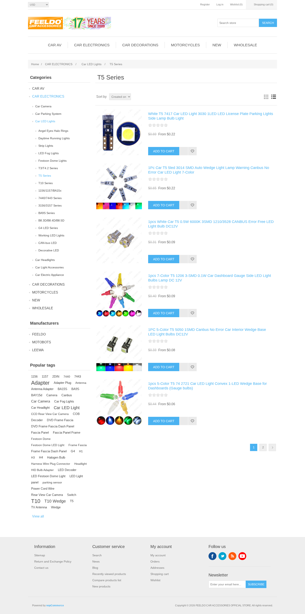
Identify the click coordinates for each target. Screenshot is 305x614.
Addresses (157, 567)
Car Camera (43, 106)
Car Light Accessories (49, 267)
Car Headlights (45, 260)
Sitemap (39, 555)
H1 (81, 451)
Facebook (212, 556)
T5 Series (44, 175)
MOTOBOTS (41, 342)
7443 (77, 376)
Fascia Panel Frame (66, 432)
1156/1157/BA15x (49, 190)
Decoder (37, 420)
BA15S (62, 389)
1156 (34, 376)
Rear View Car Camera (47, 495)
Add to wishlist (192, 151)
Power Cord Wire (42, 488)
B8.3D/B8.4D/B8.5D (51, 220)
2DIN (55, 376)
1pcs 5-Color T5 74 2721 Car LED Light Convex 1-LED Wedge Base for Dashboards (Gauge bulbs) (207, 386)
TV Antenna (39, 507)
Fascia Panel (40, 432)
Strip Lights (45, 145)
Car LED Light (67, 407)
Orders (155, 561)
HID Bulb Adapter (42, 470)
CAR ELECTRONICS (92, 45)
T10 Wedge (55, 501)
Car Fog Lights (64, 401)
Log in (219, 4)
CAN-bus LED (47, 243)
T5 (71, 501)
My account (158, 555)
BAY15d (36, 395)
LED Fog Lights (48, 153)
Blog (95, 567)
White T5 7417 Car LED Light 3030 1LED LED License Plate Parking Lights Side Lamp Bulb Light (210, 116)
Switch (71, 495)
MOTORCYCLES (185, 45)
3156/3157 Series (50, 205)
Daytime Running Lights (54, 138)
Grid (266, 96)
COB (76, 414)
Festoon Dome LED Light (47, 445)
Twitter (222, 556)
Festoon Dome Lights (52, 160)
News (96, 561)
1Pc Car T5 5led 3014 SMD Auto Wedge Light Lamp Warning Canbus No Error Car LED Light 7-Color (208, 170)
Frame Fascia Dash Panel (49, 451)
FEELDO (39, 334)
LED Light (76, 476)
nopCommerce (55, 605)
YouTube (242, 556)
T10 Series (45, 183)
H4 (41, 457)
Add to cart (163, 151)
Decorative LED (48, 250)
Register (205, 4)
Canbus (66, 395)
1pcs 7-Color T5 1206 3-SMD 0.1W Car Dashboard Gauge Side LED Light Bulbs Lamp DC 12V (209, 278)
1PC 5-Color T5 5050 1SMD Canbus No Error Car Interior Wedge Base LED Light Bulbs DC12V (207, 332)
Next (272, 447)
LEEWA (38, 350)
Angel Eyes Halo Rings (53, 130)
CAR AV (54, 45)
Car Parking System (48, 113)
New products (101, 586)
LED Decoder (67, 470)
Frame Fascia (77, 445)
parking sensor (52, 482)
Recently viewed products (109, 574)
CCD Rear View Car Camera (50, 414)
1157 (45, 376)
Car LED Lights (45, 121)
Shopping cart (159, 574)
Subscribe (256, 584)
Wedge (56, 507)
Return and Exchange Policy (52, 561)
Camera (51, 395)
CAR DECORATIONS (140, 45)
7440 (66, 376)
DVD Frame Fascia (60, 420)
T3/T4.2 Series (48, 168)
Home (35, 64)
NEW (216, 45)
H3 (33, 457)
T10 (35, 501)
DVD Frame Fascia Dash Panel (52, 426)
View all (38, 516)
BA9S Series (46, 213)
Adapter (40, 383)
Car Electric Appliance (49, 274)
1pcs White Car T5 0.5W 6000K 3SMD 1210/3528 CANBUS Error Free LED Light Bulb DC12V (211, 224)
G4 (73, 451)
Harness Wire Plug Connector (50, 463)
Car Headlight (40, 407)
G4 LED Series (48, 228)
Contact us (41, 567)
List (273, 96)
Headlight (80, 463)
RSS (232, 556)
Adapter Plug (62, 382)
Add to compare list (183, 151)
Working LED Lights (51, 235)
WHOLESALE (245, 45)
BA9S (75, 389)
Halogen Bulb (56, 457)
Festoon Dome (41, 438)
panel (34, 482)
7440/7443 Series (50, 198)
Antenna (80, 382)
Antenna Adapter (42, 389)
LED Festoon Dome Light (48, 476)
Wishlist (155, 580)
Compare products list (106, 580)
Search (268, 22)
